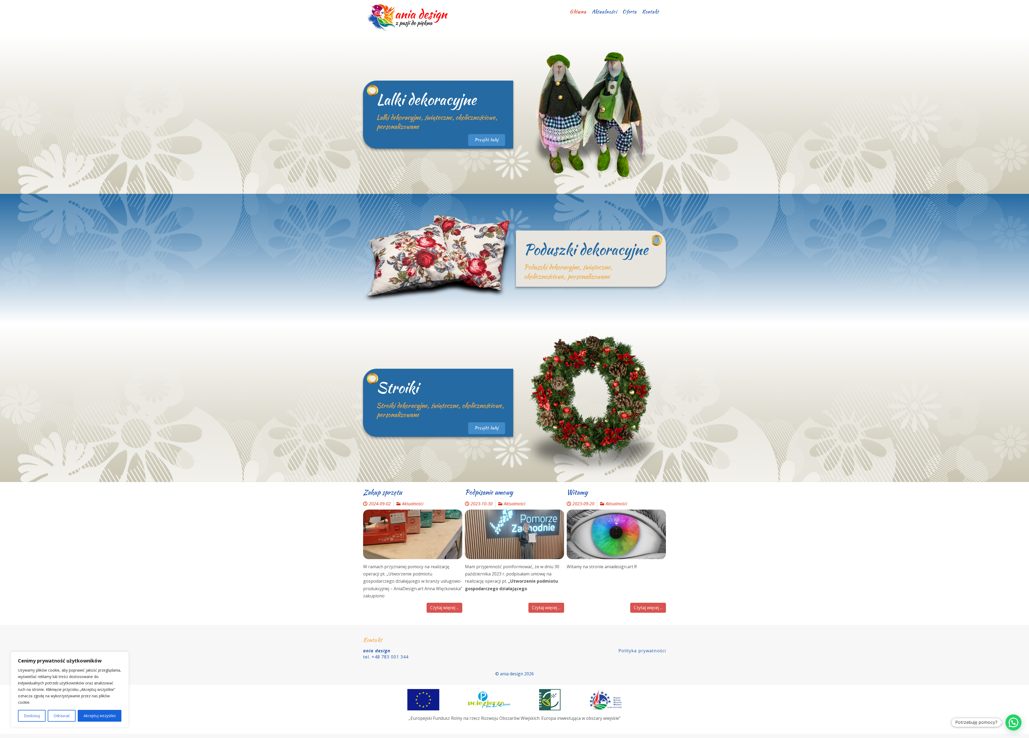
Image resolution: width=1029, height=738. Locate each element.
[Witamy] (616, 534)
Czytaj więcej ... (444, 608)
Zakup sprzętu (382, 492)
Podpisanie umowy (489, 492)
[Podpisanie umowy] (514, 534)
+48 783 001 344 (390, 657)
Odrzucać (62, 715)
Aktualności (412, 504)
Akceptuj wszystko (100, 715)
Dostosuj (32, 715)
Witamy (577, 492)
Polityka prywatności (642, 651)
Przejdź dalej (487, 140)
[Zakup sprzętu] (412, 534)
